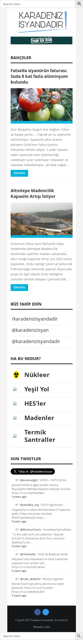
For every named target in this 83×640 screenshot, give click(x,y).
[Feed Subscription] (71, 59)
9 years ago (19, 497)
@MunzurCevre (30, 529)
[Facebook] (37, 612)
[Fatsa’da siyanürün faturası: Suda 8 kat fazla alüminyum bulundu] (42, 106)
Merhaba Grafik (41, 627)
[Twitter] (45, 612)
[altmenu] (42, 40)
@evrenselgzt (29, 480)
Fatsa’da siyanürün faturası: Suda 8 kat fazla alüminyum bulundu (39, 76)
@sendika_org (29, 505)
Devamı (19, 173)
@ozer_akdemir (30, 579)
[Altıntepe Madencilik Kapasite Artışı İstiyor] (42, 220)
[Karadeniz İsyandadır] (42, 22)
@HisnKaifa (27, 554)
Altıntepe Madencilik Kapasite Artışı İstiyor (33, 193)
